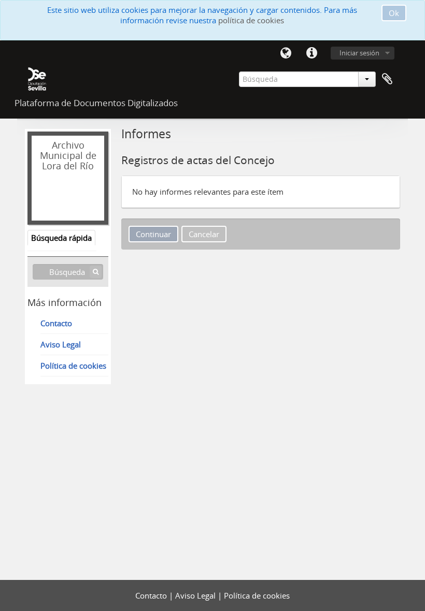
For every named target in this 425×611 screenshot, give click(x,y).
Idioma (286, 53)
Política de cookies (73, 365)
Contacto (56, 323)
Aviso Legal (60, 344)
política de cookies (251, 20)
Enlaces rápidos (311, 53)
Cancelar (204, 234)
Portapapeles (387, 79)
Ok (394, 13)
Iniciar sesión (359, 52)
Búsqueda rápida (61, 237)
